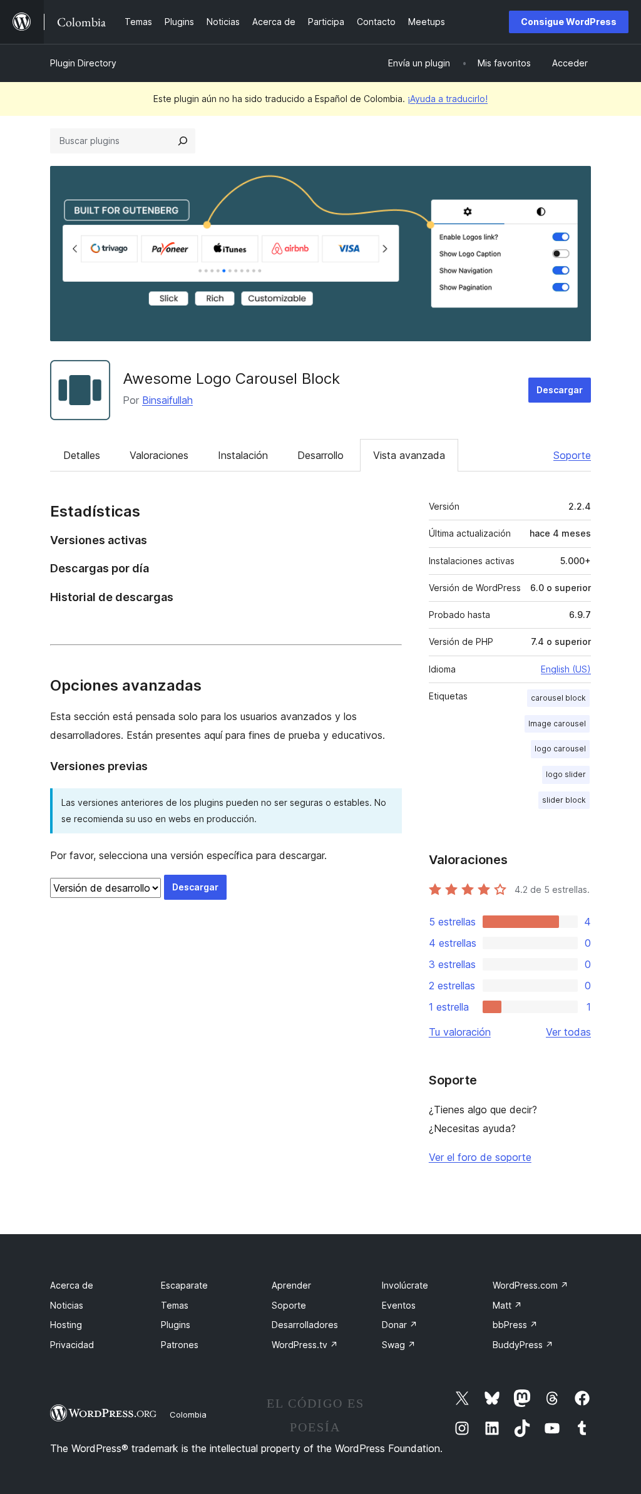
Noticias (66, 1305)
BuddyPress (523, 1344)
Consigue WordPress (569, 21)
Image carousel (557, 723)
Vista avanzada (409, 455)
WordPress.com (530, 1285)
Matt (507, 1305)
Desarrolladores (305, 1324)
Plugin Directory (83, 63)
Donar (400, 1324)
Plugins (175, 1324)
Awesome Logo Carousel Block (231, 378)
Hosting (66, 1324)
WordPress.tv (305, 1344)
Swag (399, 1344)
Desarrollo (320, 455)
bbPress (515, 1324)
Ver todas (568, 1032)
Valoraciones (159, 455)
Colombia (188, 1414)
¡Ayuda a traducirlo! (448, 98)
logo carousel (560, 748)
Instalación (243, 455)
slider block (564, 800)
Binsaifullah (167, 400)
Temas (174, 1305)
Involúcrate (405, 1285)
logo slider (566, 774)
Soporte (572, 455)
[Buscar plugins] (182, 140)
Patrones (179, 1344)
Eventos (399, 1305)
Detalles (81, 455)
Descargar (559, 389)
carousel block (558, 698)
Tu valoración (460, 1032)
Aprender (291, 1285)
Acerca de (71, 1285)
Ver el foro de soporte (480, 1157)
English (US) (566, 669)
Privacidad (72, 1344)
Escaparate (184, 1285)
